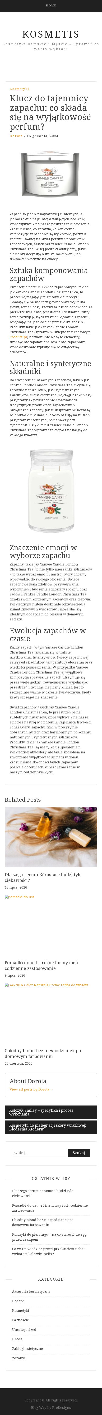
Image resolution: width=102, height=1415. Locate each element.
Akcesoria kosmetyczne (31, 1291)
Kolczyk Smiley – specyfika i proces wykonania (41, 1112)
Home (51, 5)
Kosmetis (51, 34)
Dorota (16, 136)
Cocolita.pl (18, 337)
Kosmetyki (19, 89)
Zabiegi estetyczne (27, 1349)
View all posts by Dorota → (32, 1089)
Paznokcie (20, 1320)
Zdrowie (19, 1358)
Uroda (17, 1339)
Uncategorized (24, 1329)
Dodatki (18, 1301)
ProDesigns (61, 1408)
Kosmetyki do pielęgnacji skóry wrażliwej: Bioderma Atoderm (47, 1127)
